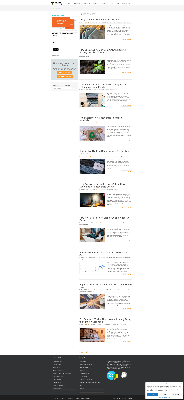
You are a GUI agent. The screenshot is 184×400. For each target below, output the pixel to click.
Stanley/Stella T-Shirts (58, 376)
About (68, 3)
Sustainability (77, 3)
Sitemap (82, 388)
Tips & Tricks (128, 55)
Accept (152, 394)
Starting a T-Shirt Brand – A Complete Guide (90, 382)
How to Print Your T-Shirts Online (87, 364)
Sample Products (84, 367)
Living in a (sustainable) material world (99, 19)
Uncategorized (126, 22)
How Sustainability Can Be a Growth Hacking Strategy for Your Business (102, 51)
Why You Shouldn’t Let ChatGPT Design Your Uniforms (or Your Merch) (102, 86)
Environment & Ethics (58, 361)
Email (54, 42)
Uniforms (112, 89)
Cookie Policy (161, 397)
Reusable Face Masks (58, 388)
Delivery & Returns (84, 373)
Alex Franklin (93, 55)
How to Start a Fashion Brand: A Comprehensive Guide (104, 219)
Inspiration (103, 22)
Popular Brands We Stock (58, 385)
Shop (111, 3)
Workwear (88, 56)
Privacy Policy (167, 397)
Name (55, 35)
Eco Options (104, 3)
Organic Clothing (56, 367)
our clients (117, 364)
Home (52, 8)
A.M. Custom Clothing (93, 22)
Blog (81, 385)
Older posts (84, 352)
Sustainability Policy (85, 398)
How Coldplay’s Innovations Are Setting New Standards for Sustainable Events (102, 185)
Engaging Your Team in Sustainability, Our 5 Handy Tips (105, 286)
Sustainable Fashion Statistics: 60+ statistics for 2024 (103, 253)
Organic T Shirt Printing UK (59, 370)
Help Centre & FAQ (84, 361)
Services (95, 3)
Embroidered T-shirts (57, 382)
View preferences (176, 394)
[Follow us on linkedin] (129, 396)
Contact (82, 391)
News (107, 22)
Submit (56, 49)
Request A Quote (126, 3)
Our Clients (87, 3)
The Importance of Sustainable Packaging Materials (100, 119)
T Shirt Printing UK (57, 379)
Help (118, 3)
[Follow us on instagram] (131, 396)
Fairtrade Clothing (57, 364)
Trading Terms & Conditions (59, 398)
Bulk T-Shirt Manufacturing (86, 379)
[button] (181, 383)
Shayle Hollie (93, 89)
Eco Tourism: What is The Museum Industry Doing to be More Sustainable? (105, 320)
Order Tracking (83, 376)
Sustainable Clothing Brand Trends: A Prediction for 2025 (104, 152)
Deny (164, 394)
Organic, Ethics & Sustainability (115, 22)
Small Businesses (121, 55)
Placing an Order (84, 370)
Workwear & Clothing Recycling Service (62, 373)
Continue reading (126, 39)
